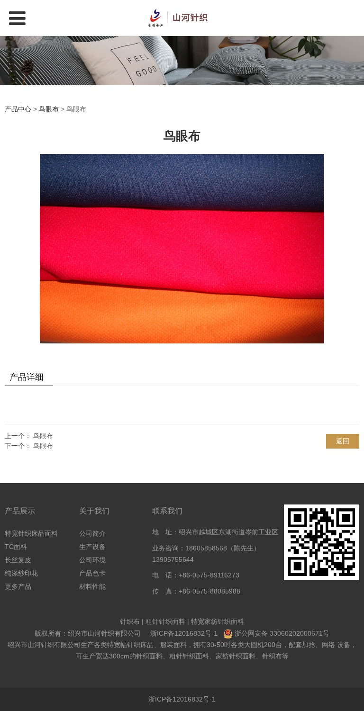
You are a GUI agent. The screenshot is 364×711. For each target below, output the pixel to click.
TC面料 (16, 546)
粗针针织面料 (165, 621)
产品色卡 (92, 573)
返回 (342, 441)
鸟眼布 (49, 109)
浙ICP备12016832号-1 (184, 633)
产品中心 (18, 109)
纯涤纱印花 (21, 573)
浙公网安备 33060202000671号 (282, 633)
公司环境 (92, 560)
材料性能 (92, 586)
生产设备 (92, 546)
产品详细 (26, 377)
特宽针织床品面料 (31, 533)
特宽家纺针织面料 (217, 621)
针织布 (130, 621)
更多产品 (18, 586)
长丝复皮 (18, 560)
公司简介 (92, 533)
